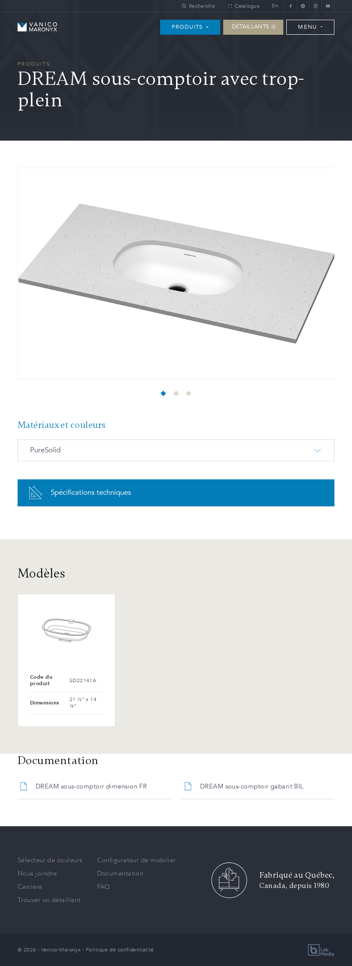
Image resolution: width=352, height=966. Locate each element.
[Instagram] (315, 6)
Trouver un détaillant (49, 900)
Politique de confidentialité (120, 949)
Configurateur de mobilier (136, 860)
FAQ (103, 886)
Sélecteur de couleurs (50, 860)
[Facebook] (290, 6)
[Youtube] (328, 6)
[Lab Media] (321, 950)
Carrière (30, 886)
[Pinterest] (303, 6)
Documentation (120, 873)
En (275, 6)
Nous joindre (37, 873)
